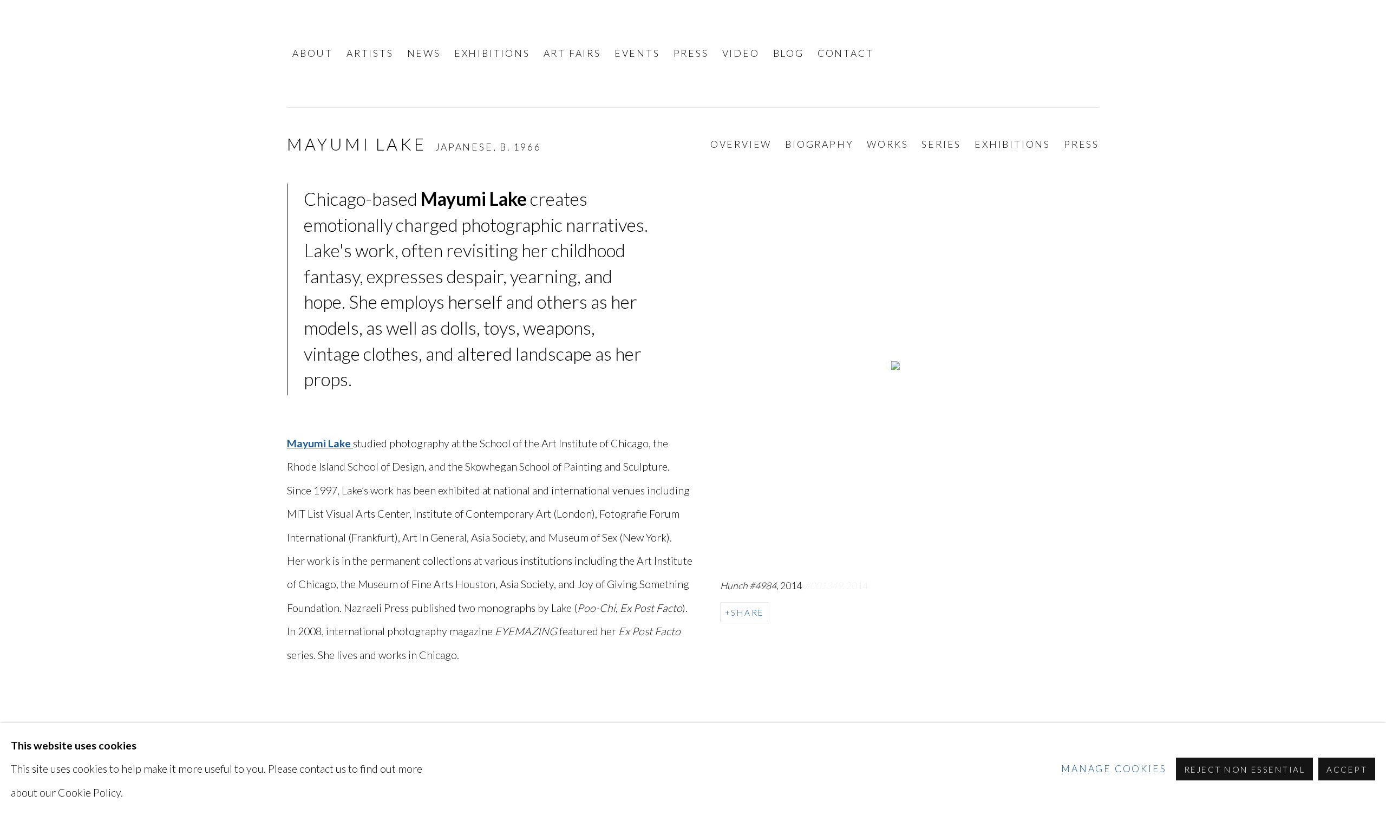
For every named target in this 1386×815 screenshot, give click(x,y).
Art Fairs (572, 53)
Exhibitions (492, 53)
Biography (819, 144)
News (424, 53)
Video (741, 53)
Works (887, 144)
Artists (370, 53)
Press (691, 53)
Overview (741, 144)
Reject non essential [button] (1244, 769)
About (312, 53)
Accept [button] (1346, 769)
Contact (846, 53)
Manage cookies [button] (1113, 768)
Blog (788, 53)
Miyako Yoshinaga (1012, 53)
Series (941, 144)
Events (637, 53)
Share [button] (747, 612)
